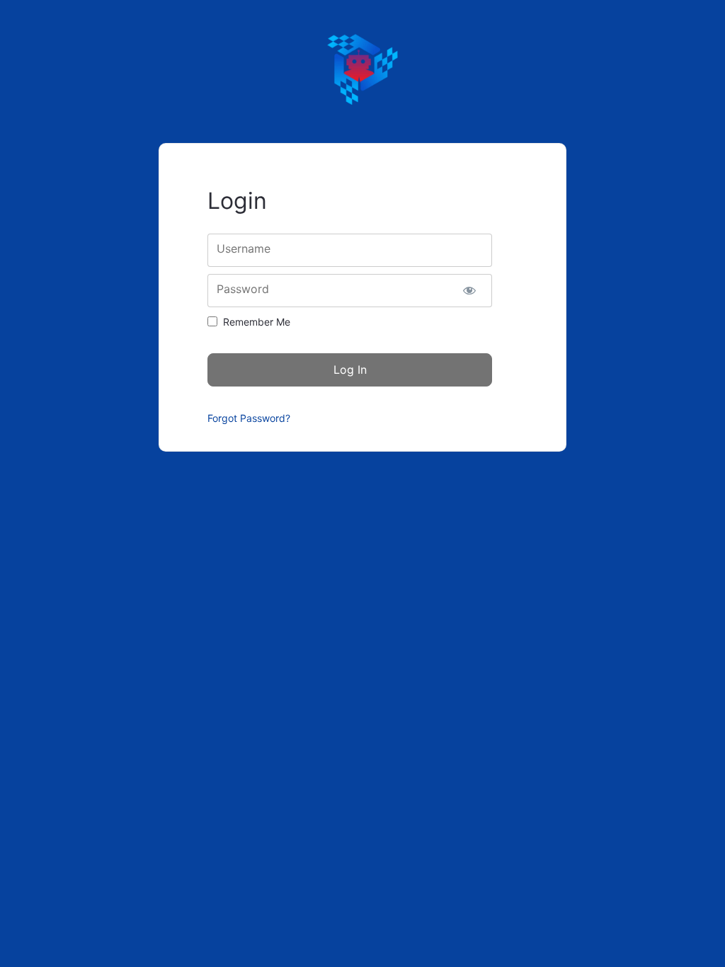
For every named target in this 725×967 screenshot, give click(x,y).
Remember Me (256, 322)
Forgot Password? (248, 418)
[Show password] (469, 290)
